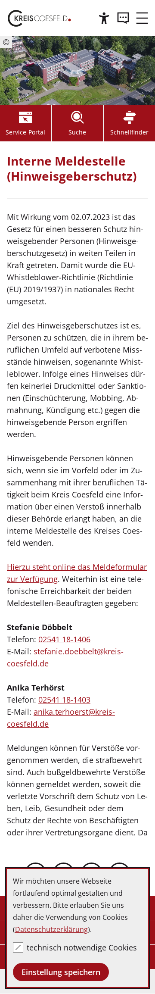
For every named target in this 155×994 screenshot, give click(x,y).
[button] (142, 18)
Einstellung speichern (61, 972)
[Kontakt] (123, 18)
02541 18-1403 (64, 699)
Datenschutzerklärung (51, 929)
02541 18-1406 (64, 639)
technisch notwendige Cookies (82, 947)
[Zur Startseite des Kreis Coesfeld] (39, 18)
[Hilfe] (104, 18)
